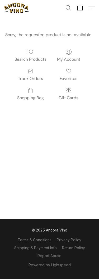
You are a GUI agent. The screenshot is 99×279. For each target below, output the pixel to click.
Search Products (30, 59)
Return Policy (73, 247)
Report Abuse (49, 255)
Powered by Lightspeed (50, 265)
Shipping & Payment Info (35, 247)
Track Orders (30, 78)
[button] (17, 8)
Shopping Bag (30, 98)
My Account (68, 59)
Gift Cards (68, 98)
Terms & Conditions (34, 240)
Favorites (68, 78)
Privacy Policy (69, 240)
